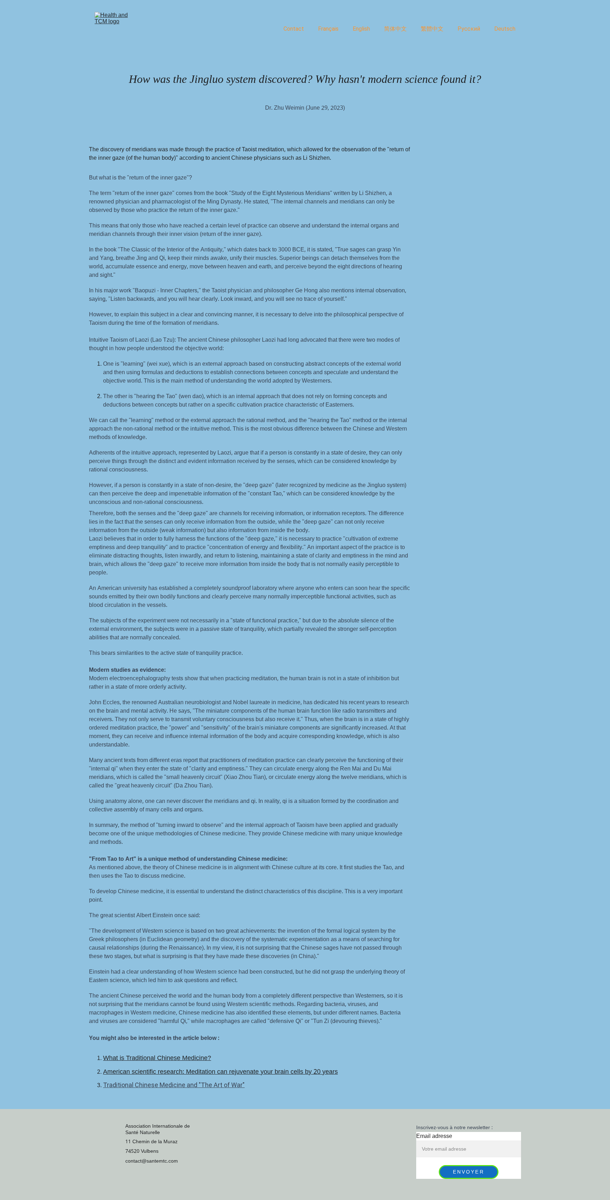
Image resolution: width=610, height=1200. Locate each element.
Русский (469, 28)
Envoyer (468, 1172)
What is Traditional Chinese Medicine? (157, 1058)
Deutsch (504, 28)
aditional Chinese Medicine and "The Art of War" (177, 1085)
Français (328, 28)
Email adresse (434, 1136)
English (361, 28)
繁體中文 (432, 28)
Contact (293, 28)
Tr (106, 1085)
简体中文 (395, 28)
